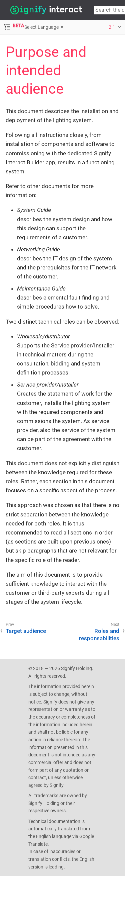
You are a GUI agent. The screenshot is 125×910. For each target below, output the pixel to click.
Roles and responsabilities (99, 635)
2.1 (112, 27)
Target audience (26, 631)
